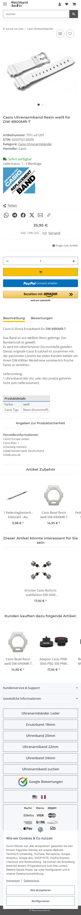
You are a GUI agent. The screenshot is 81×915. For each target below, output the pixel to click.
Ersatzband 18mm (40, 724)
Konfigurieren (40, 901)
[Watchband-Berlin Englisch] (35, 797)
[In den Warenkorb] (40, 272)
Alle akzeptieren (40, 890)
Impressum (13, 880)
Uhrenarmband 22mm (40, 746)
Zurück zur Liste (14, 28)
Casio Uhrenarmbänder (35, 144)
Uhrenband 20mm (40, 735)
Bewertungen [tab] (42, 318)
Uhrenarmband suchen (40, 769)
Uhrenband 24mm (40, 758)
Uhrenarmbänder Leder (40, 713)
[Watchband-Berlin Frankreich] (44, 797)
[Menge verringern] (7, 261)
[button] (59, 4)
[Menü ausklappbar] (5, 2)
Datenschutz (31, 880)
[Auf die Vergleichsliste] (60, 33)
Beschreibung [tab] (14, 318)
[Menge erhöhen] (74, 261)
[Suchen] (73, 14)
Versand (54, 233)
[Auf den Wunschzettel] (70, 33)
